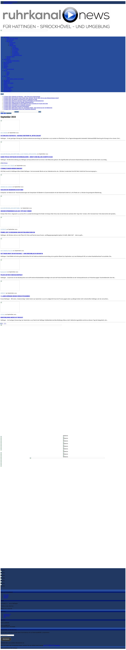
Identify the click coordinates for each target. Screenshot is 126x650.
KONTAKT (6, 597)
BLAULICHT (6, 63)
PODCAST (6, 86)
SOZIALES (6, 66)
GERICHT (6, 84)
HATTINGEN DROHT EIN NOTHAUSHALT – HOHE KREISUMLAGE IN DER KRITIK (22, 253)
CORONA (11, 44)
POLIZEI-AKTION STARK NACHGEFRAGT (12, 275)
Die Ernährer (15, 51)
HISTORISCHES (10, 40)
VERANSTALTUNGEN (8, 87)
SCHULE (3, 314)
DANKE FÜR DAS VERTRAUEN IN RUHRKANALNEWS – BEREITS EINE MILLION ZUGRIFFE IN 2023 (27, 157)
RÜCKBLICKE (9, 41)
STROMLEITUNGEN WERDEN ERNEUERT (11, 168)
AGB (4, 617)
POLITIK (5, 65)
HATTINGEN (6, 37)
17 (4, 323)
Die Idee (14, 47)
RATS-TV (6, 76)
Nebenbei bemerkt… (8, 3)
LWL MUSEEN (7, 80)
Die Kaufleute (15, 52)
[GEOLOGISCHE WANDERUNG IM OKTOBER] (10, 184)
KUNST (8, 72)
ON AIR (8, 77)
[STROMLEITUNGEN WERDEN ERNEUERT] (4, 163)
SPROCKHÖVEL (7, 59)
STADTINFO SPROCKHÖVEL (12, 61)
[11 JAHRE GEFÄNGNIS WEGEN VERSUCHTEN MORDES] (10, 290)
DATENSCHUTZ (7, 614)
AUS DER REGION (8, 62)
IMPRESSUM (6, 615)
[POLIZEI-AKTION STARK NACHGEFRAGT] (10, 269)
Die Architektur (15, 49)
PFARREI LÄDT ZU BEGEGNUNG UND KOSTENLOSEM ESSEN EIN (18, 232)
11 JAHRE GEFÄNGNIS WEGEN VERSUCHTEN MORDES (15, 296)
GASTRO (8, 58)
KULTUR (5, 70)
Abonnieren (6, 639)
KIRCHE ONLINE (10, 69)
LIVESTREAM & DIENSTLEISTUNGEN (15, 79)
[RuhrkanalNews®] (63, 17)
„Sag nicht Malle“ (7, 88)
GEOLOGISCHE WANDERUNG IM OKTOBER (12, 190)
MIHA (7, 74)
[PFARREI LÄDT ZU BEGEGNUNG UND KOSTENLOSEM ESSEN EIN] (10, 227)
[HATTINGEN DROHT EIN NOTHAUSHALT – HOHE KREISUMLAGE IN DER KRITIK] (10, 248)
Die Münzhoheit (15, 54)
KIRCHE (5, 68)
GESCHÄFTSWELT (10, 56)
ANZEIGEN (6, 596)
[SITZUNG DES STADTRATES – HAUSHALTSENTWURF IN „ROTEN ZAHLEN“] (10, 130)
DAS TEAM (6, 595)
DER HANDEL (15, 48)
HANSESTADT (12, 45)
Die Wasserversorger (17, 55)
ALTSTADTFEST (7, 91)
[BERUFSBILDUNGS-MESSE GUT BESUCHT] (10, 312)
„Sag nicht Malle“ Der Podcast (10, 2)
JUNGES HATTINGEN (8, 83)
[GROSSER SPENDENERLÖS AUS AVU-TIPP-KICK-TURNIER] (10, 205)
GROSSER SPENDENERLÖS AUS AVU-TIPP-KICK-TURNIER (16, 211)
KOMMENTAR (7, 81)
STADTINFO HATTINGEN (12, 38)
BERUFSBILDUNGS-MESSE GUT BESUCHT (12, 317)
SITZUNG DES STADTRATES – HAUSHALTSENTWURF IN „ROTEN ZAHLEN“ (21, 135)
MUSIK (8, 73)
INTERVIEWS (12, 42)
